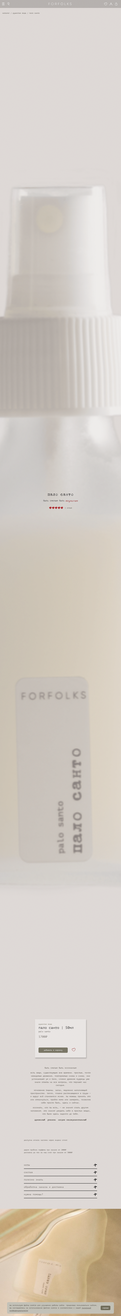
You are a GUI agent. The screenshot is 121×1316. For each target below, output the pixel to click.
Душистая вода (19, 13)
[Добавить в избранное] (73, 1050)
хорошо (105, 1308)
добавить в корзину (53, 1050)
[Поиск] (8, 3)
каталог (6, 13)
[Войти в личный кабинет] (110, 3)
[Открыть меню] (3, 3)
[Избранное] (105, 3)
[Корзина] (117, 4)
